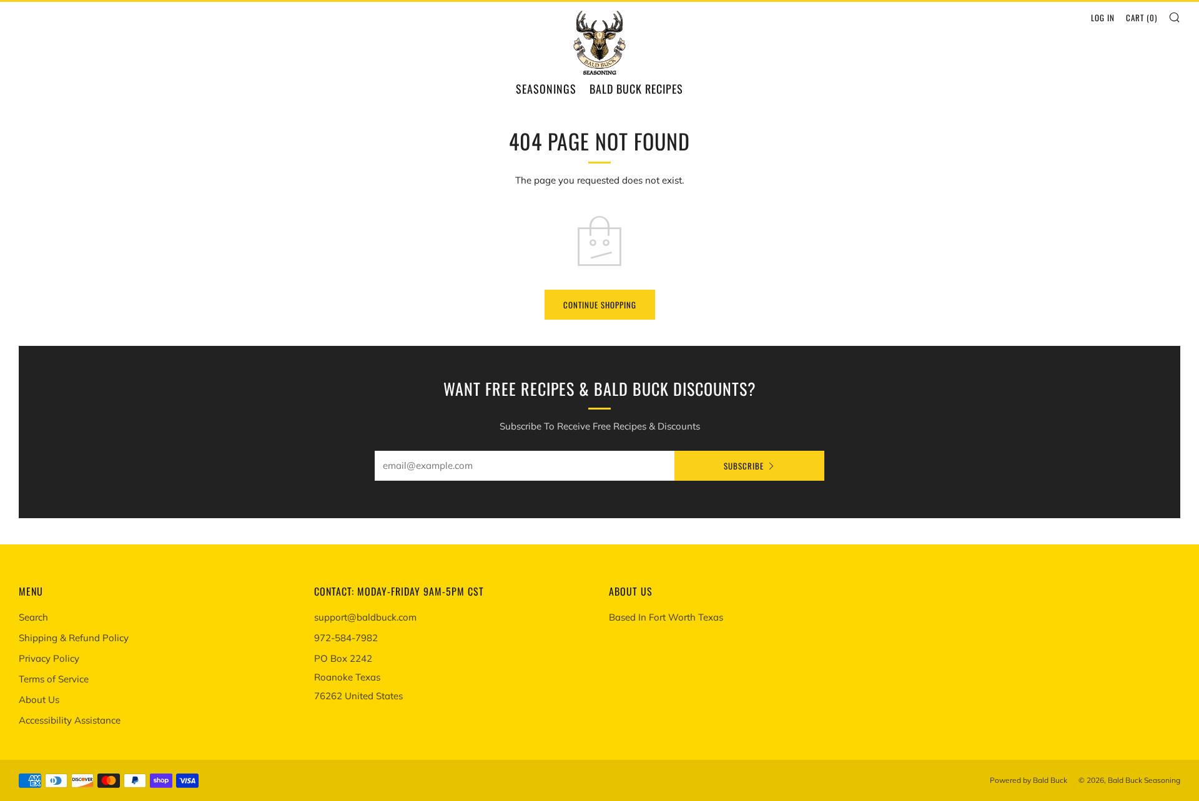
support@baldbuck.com (365, 617)
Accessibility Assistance (70, 720)
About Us (39, 699)
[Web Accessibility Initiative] (5, 787)
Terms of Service (54, 679)
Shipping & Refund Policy (74, 638)
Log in (1103, 17)
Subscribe (744, 465)
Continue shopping (599, 304)
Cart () (1141, 17)
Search (33, 617)
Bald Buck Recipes (636, 89)
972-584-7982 (346, 638)
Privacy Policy (49, 658)
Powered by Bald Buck (1028, 780)
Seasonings (546, 89)
